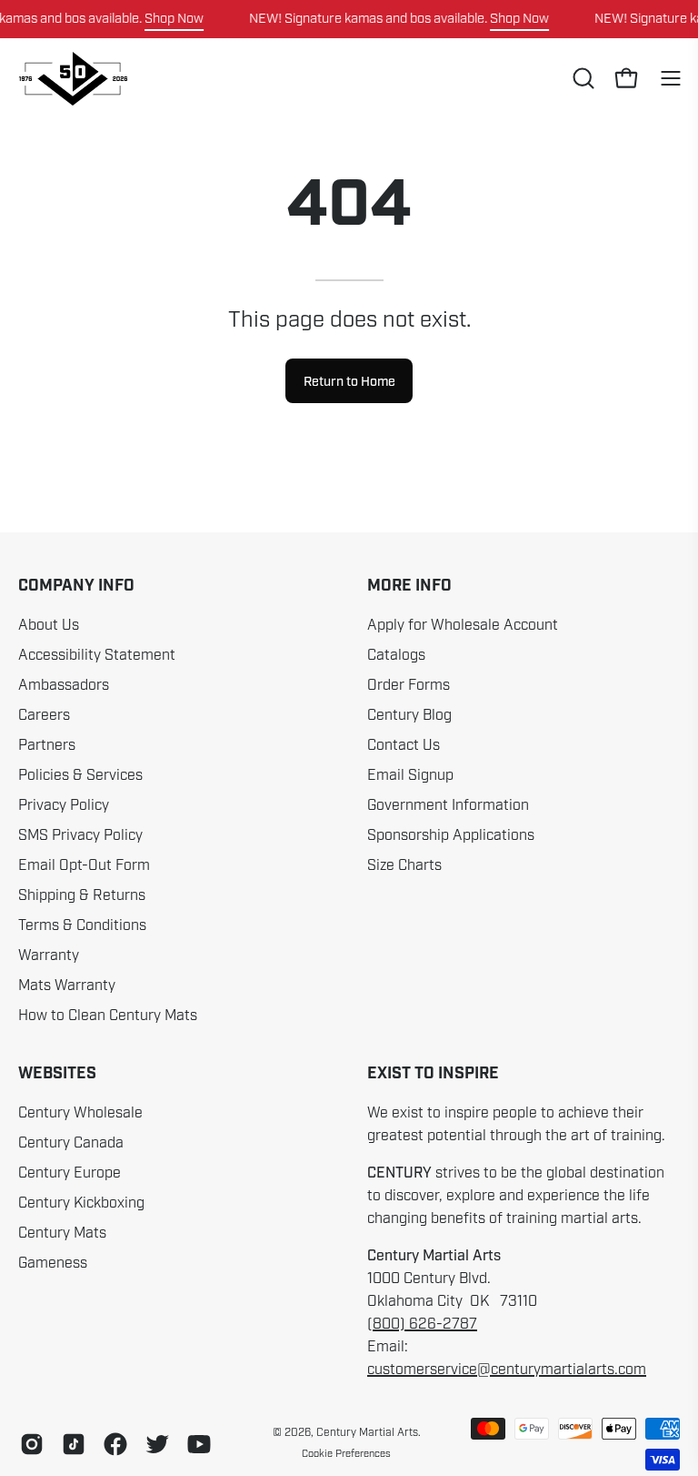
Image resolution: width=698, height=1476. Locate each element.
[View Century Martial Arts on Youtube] (199, 1444)
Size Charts (404, 865)
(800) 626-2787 (422, 1324)
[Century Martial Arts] (72, 79)
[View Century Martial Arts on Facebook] (115, 1444)
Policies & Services (80, 775)
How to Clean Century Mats (107, 1015)
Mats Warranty (66, 985)
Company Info (76, 586)
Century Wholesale (80, 1113)
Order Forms (408, 685)
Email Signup (410, 775)
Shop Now (174, 18)
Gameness (52, 1263)
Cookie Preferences (346, 1453)
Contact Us (403, 745)
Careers (44, 715)
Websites (57, 1074)
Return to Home (349, 381)
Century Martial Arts (367, 1432)
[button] (581, 78)
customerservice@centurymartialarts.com (506, 1369)
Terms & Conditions (82, 925)
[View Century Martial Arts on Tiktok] (73, 1444)
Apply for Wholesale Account (462, 625)
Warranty (48, 955)
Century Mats (62, 1233)
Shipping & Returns (81, 895)
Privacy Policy (63, 805)
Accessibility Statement (96, 655)
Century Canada (71, 1143)
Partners (46, 745)
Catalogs (396, 655)
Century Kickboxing (81, 1203)
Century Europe (69, 1173)
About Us (48, 625)
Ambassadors (63, 685)
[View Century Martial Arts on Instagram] (31, 1444)
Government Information (448, 805)
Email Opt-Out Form (84, 865)
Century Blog (409, 715)
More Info (409, 586)
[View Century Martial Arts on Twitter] (157, 1444)
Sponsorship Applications (450, 835)
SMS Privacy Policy (80, 835)
